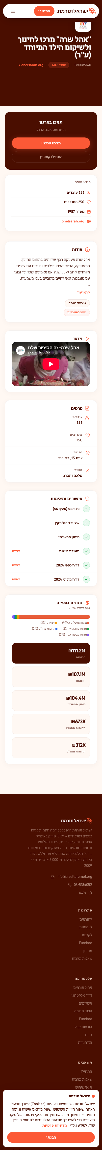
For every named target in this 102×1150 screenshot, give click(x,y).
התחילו (44, 11)
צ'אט (82, 893)
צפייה (16, 551)
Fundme (85, 943)
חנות (88, 1035)
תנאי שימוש (83, 1087)
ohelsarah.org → (30, 65)
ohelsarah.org (73, 221)
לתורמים (85, 919)
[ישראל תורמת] (76, 11)
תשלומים (85, 1003)
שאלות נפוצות (82, 958)
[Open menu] (13, 11)
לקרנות (87, 935)
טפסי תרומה (83, 1011)
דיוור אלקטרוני (82, 995)
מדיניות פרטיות (54, 1125)
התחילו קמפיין (51, 157)
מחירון (87, 951)
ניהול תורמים (82, 987)
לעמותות (85, 927)
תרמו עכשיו (51, 143)
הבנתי (51, 1137)
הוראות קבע (83, 1027)
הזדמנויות (85, 1042)
